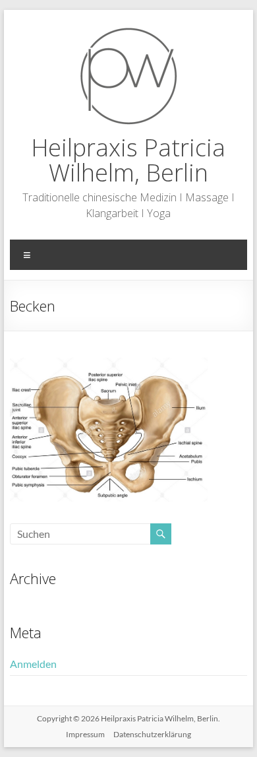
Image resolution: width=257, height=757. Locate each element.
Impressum (85, 734)
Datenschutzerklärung (152, 734)
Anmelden (33, 663)
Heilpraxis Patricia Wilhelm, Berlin (128, 160)
